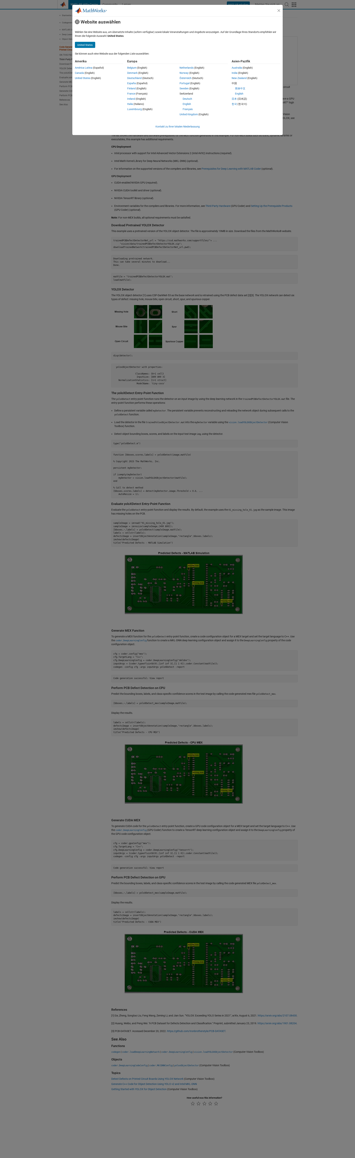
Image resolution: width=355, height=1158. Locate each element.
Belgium (131, 67)
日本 (234, 98)
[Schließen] (278, 10)
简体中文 (240, 88)
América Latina (83, 67)
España (131, 83)
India (234, 72)
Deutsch (187, 98)
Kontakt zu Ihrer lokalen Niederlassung (177, 126)
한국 (234, 103)
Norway (184, 72)
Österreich (185, 78)
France (131, 93)
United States (82, 78)
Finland (131, 88)
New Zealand (239, 78)
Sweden (184, 88)
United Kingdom (189, 114)
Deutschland (134, 78)
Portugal (185, 83)
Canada (79, 72)
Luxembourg (134, 109)
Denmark (132, 72)
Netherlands (187, 67)
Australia (237, 67)
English (187, 103)
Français (188, 109)
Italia (130, 103)
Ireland (131, 98)
